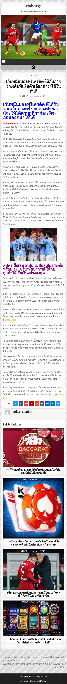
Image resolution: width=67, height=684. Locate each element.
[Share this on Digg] (47, 403)
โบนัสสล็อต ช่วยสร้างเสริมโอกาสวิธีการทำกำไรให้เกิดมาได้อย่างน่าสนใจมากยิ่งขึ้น (33, 640)
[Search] (33, 67)
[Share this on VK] (42, 403)
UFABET (11, 320)
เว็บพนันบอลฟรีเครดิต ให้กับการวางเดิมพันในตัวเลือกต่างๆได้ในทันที (33, 86)
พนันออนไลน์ (34, 75)
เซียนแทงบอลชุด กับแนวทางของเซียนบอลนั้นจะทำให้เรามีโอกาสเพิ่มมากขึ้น (33, 594)
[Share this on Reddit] (37, 403)
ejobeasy (33, 5)
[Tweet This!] (15, 403)
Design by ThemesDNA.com (33, 681)
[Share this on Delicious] (58, 403)
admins (25, 96)
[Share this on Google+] (26, 403)
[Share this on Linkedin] (52, 403)
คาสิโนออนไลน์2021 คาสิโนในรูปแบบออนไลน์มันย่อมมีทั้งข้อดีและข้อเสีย (33, 471)
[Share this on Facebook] (21, 403)
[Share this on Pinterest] (31, 403)
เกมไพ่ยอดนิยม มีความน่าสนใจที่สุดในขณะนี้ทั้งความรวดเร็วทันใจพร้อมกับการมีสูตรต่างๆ (33, 543)
